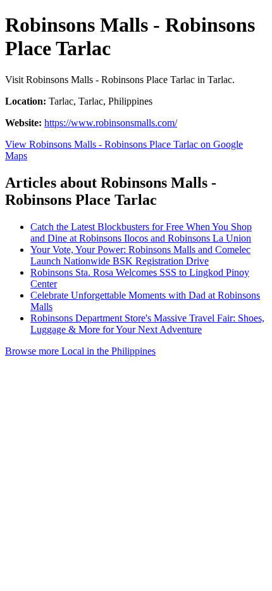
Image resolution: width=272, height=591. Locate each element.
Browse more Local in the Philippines (80, 351)
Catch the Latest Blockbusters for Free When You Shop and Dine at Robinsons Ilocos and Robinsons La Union (141, 232)
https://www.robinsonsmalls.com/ (110, 122)
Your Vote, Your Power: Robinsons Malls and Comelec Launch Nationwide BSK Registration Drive (140, 255)
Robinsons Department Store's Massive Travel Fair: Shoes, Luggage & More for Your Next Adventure (147, 324)
